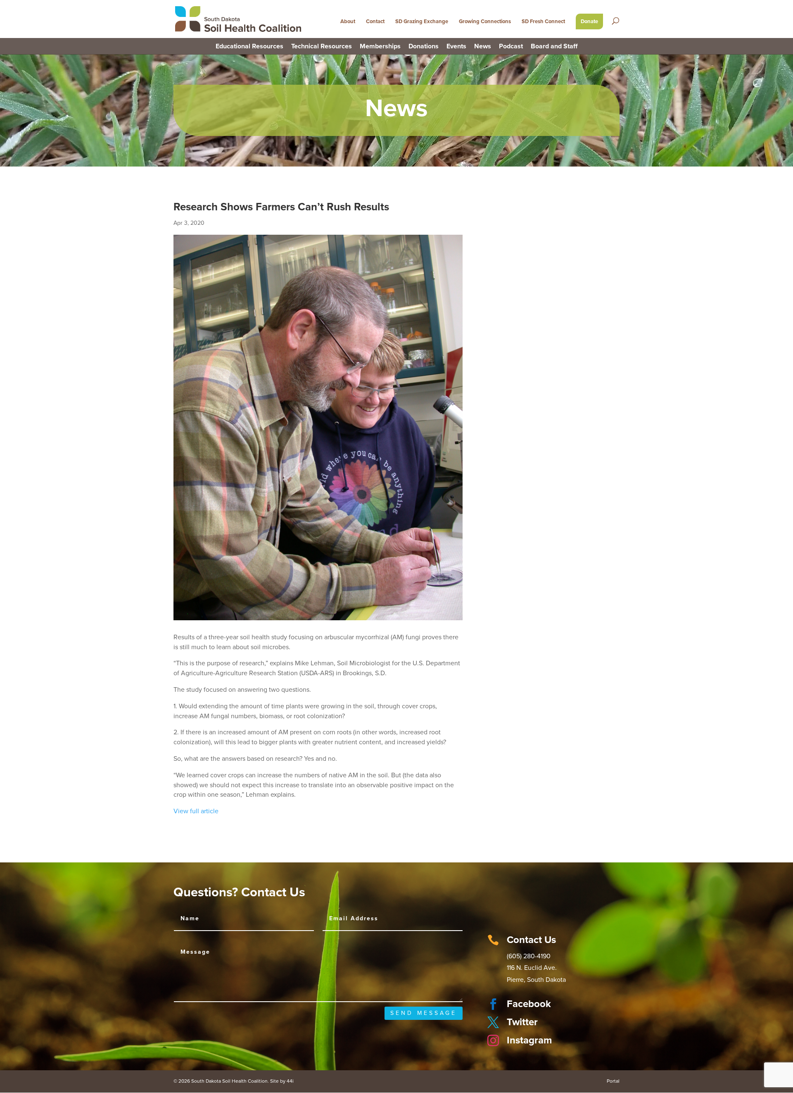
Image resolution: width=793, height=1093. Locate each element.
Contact (375, 22)
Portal (613, 1081)
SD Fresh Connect (543, 22)
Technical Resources (321, 46)
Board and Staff (554, 46)
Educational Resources (249, 46)
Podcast (511, 46)
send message (423, 1013)
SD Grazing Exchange (421, 22)
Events (456, 46)
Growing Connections (485, 22)
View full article (195, 811)
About (347, 22)
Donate (589, 21)
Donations (423, 46)
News (482, 46)
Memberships (380, 46)
